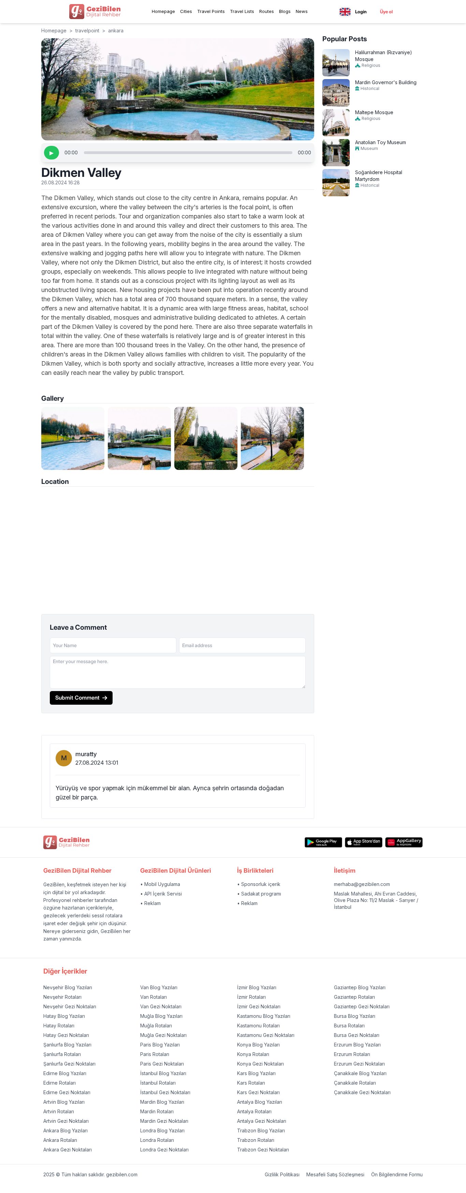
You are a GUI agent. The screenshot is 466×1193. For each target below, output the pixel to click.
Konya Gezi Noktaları (260, 1064)
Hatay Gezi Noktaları (66, 1035)
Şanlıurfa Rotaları (62, 1054)
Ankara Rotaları (60, 1140)
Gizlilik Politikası (282, 1174)
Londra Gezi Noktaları (164, 1149)
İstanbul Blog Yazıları (163, 1073)
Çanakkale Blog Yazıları (360, 1073)
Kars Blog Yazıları (256, 1073)
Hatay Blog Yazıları (64, 1016)
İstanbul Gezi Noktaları (165, 1092)
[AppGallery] (404, 842)
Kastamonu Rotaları (258, 1025)
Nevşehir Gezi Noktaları (69, 1006)
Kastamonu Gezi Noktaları (265, 1035)
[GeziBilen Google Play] (323, 842)
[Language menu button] (345, 11)
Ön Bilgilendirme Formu (397, 1174)
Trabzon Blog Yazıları (261, 1130)
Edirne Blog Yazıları (64, 1073)
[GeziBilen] (94, 11)
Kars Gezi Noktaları (258, 1092)
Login (361, 11)
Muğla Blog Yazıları (161, 1016)
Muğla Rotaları (156, 1025)
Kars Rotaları (251, 1083)
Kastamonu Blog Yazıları (263, 1016)
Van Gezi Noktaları (160, 1006)
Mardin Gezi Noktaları (164, 1121)
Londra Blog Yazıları (162, 1130)
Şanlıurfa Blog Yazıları (67, 1044)
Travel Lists (242, 11)
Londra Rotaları (157, 1140)
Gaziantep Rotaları (354, 997)
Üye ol (386, 11)
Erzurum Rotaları (352, 1054)
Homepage (163, 11)
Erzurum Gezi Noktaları (359, 1064)
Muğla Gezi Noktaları (163, 1035)
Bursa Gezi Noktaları (356, 1035)
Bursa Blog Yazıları (354, 1016)
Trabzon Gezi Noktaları (263, 1149)
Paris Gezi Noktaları (162, 1064)
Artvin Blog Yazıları (64, 1102)
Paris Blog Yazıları (160, 1044)
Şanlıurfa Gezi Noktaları (69, 1064)
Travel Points (211, 11)
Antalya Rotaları (254, 1111)
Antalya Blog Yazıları (259, 1102)
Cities (186, 11)
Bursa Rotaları (349, 1025)
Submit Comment (77, 697)
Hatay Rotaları (58, 1025)
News (302, 11)
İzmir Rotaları (251, 997)
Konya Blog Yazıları (258, 1044)
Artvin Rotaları (58, 1111)
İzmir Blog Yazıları (256, 987)
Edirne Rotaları (59, 1083)
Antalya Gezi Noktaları (261, 1121)
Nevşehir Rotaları (62, 997)
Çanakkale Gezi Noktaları (362, 1092)
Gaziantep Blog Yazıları (359, 987)
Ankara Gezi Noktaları (67, 1149)
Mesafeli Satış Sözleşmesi (335, 1174)
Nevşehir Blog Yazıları (67, 987)
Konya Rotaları (253, 1054)
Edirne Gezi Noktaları (66, 1092)
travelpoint (87, 30)
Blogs (285, 11)
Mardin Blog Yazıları (162, 1102)
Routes (266, 11)
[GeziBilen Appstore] (363, 842)
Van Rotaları (153, 997)
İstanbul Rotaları (158, 1083)
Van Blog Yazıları (158, 987)
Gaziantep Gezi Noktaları (362, 1006)
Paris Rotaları (154, 1054)
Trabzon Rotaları (255, 1140)
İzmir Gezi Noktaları (258, 1006)
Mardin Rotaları (157, 1111)
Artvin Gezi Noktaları (66, 1121)
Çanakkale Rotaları (355, 1083)
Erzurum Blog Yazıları (357, 1044)
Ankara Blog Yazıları (65, 1130)
